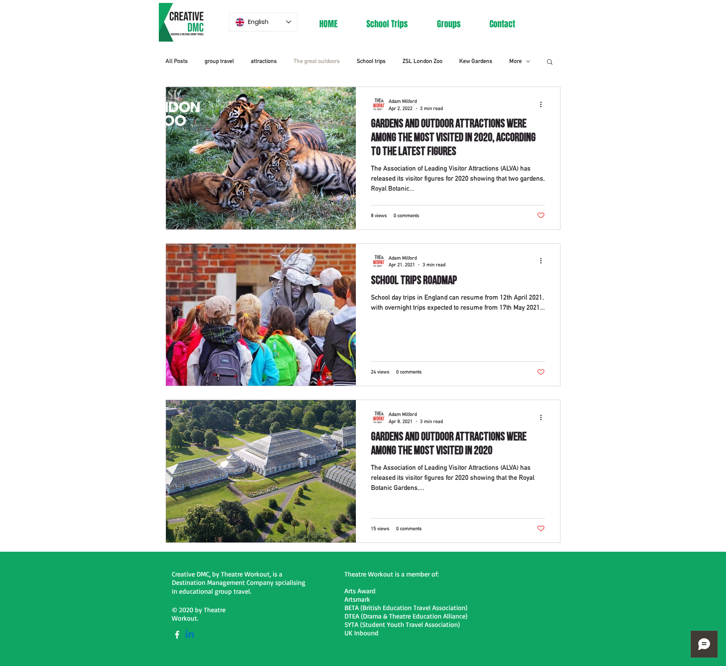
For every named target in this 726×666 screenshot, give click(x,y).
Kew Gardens (475, 61)
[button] (550, 62)
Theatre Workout (245, 574)
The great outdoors (317, 61)
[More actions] (544, 104)
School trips (371, 61)
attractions (264, 61)
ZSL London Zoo (422, 61)
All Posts (177, 61)
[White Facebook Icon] (177, 634)
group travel (219, 61)
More (515, 61)
